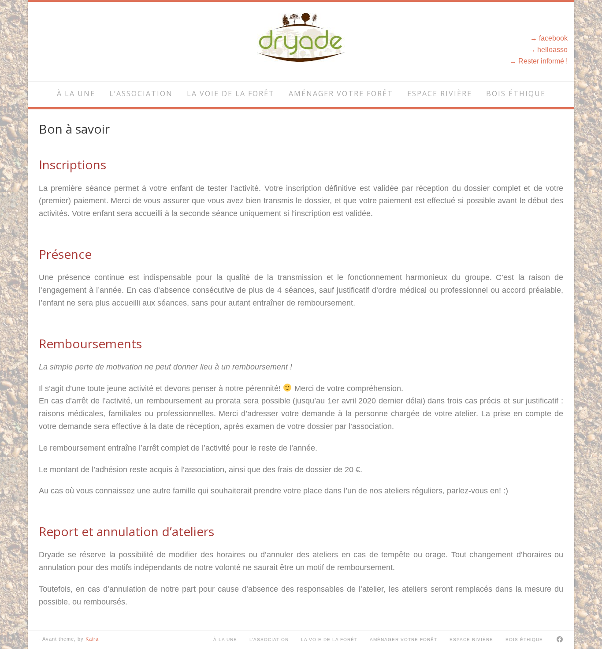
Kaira (92, 639)
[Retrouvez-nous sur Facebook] (560, 639)
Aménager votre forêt (341, 93)
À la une (76, 93)
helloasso (552, 49)
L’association (141, 93)
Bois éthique (516, 93)
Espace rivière (439, 93)
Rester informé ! (543, 61)
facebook (553, 38)
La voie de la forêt (231, 93)
